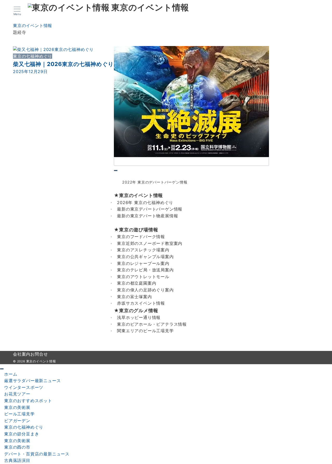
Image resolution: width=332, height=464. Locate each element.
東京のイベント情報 (150, 7)
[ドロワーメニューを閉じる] (2, 368)
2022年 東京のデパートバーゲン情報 (154, 182)
